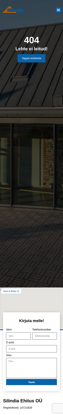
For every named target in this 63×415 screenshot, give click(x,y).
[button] (58, 10)
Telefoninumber (41, 329)
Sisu (8, 355)
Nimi (9, 329)
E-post (10, 342)
